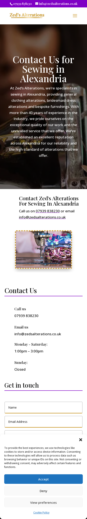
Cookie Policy (41, 512)
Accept (43, 479)
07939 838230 (22, 4)
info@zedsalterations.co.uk (42, 217)
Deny (43, 491)
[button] (81, 440)
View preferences (43, 502)
